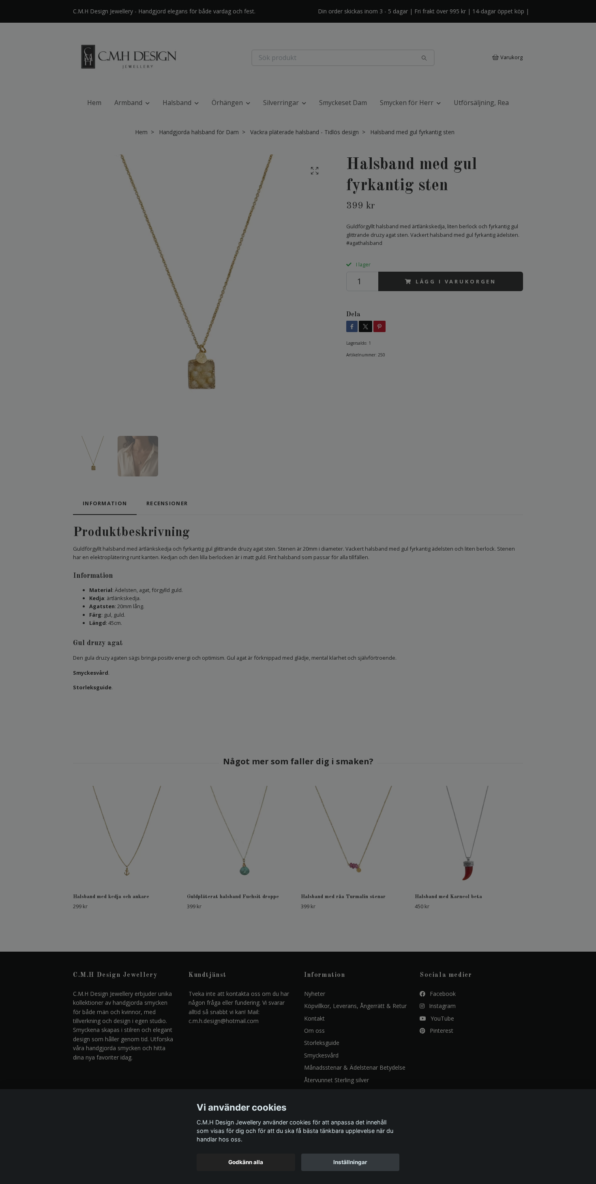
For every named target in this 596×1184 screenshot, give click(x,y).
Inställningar (350, 1162)
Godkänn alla (245, 1162)
